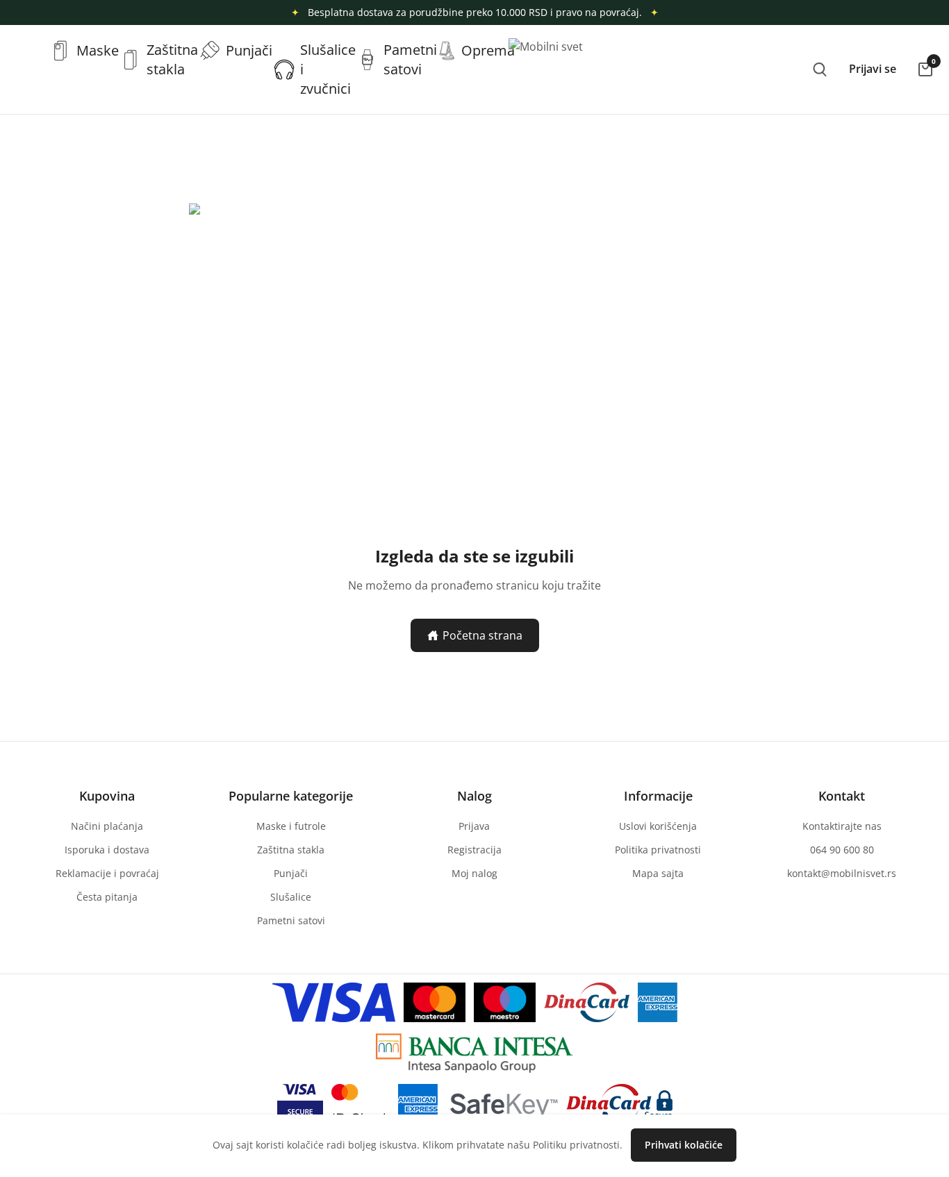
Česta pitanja (107, 896)
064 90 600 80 (842, 849)
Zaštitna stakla (290, 849)
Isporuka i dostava (107, 849)
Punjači (291, 873)
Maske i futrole (291, 826)
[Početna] (28, 51)
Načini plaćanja (107, 826)
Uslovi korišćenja (658, 826)
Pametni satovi (291, 920)
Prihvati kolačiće (684, 1144)
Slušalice (290, 896)
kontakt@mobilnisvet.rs (841, 873)
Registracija (474, 849)
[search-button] (820, 69)
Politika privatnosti (658, 849)
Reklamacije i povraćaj (107, 873)
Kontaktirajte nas (842, 826)
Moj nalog (474, 873)
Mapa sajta (658, 873)
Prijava (474, 826)
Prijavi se (872, 68)
